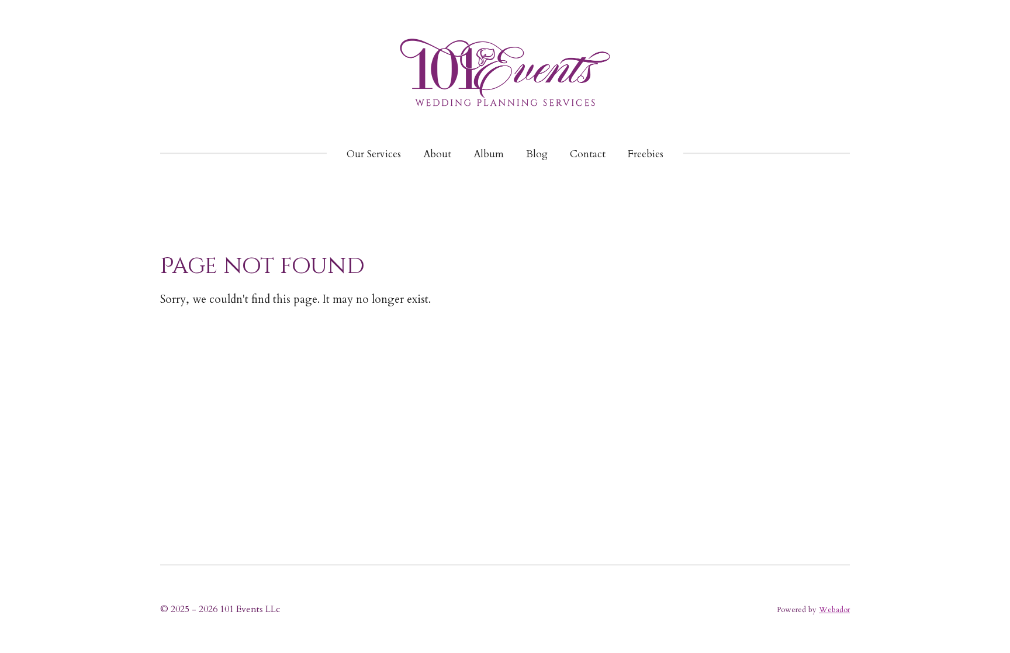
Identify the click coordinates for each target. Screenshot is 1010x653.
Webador (834, 609)
